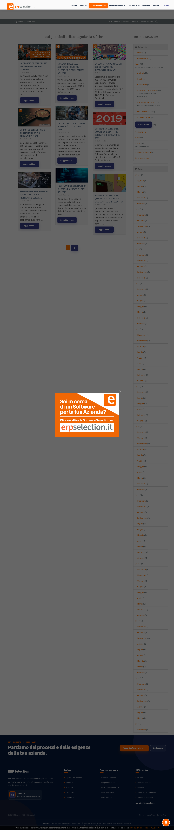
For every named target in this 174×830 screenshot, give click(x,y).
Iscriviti (155, 5)
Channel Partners (116, 5)
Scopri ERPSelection (77, 5)
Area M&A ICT (133, 5)
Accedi (166, 5)
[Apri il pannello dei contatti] (166, 822)
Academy (146, 5)
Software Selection (98, 5)
